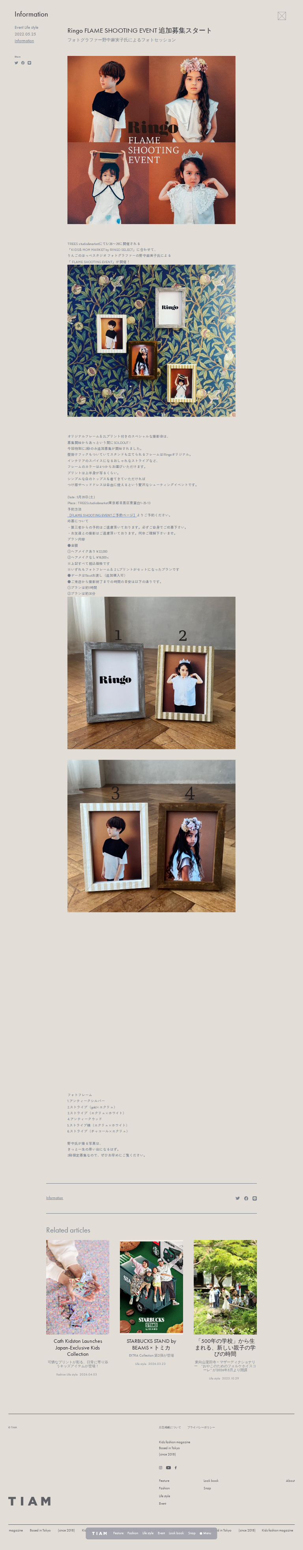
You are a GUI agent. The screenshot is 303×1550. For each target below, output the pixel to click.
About (290, 1481)
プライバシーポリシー (201, 1427)
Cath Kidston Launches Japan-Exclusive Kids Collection (78, 1347)
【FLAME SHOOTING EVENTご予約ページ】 (102, 514)
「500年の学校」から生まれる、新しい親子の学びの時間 (225, 1347)
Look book (211, 1481)
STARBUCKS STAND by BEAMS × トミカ (151, 1344)
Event (162, 1504)
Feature (164, 1481)
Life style (164, 1496)
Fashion (164, 1488)
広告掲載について (170, 1427)
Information (24, 40)
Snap (207, 1488)
